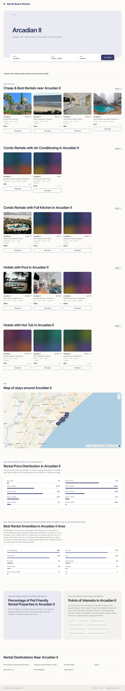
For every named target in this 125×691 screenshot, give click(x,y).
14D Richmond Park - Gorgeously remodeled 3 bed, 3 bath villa (83, 298)
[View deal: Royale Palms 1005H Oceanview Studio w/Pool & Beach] (77, 104)
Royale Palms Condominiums (72, 356)
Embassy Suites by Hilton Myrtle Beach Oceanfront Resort (22, 356)
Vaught (96, 665)
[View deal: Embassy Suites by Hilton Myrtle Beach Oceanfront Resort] (18, 341)
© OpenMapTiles (99, 446)
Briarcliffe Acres (9, 669)
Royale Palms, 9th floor (11, 119)
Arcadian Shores (69, 665)
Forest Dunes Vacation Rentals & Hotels (16, 665)
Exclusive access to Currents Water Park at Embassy (50, 298)
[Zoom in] (119, 395)
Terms (101, 688)
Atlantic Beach (68, 669)
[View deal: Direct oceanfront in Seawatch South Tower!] (47, 104)
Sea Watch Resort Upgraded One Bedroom (17, 179)
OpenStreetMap (113, 446)
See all (118, 88)
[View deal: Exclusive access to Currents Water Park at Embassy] (47, 283)
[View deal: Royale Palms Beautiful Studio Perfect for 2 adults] (18, 223)
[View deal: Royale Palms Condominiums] (77, 341)
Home (14, 14)
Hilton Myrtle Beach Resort (41, 356)
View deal (17, 131)
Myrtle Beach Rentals (18, 4)
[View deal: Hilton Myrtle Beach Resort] (47, 341)
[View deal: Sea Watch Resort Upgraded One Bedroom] (18, 163)
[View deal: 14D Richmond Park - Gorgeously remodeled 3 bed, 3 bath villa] (77, 283)
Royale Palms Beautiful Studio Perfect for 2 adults (19, 238)
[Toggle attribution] (119, 446)
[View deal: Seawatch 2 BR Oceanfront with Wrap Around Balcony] (77, 223)
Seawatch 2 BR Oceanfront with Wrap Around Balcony (80, 238)
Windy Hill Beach (39, 669)
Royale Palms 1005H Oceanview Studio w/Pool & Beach (81, 119)
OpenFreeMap (90, 446)
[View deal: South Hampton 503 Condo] (47, 163)
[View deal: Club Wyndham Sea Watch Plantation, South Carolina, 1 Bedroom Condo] (107, 104)
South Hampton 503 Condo (42, 179)
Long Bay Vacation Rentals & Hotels (45, 665)
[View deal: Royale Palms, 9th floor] (18, 104)
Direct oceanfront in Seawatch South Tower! (47, 119)
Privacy (95, 688)
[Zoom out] (119, 397)
